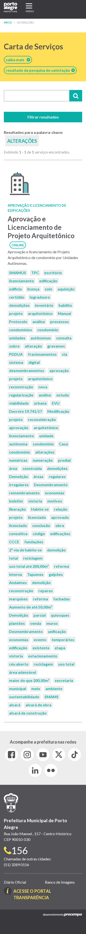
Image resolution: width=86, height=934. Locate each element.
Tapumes (35, 574)
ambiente (53, 688)
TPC (35, 272)
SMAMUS (17, 272)
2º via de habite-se (25, 550)
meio (35, 688)
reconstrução (21, 386)
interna (15, 574)
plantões (17, 623)
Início (8, 22)
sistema (16, 362)
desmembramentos (26, 370)
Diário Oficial (15, 882)
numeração (43, 460)
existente (40, 647)
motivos (54, 501)
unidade (46, 435)
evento (40, 639)
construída (32, 468)
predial (64, 460)
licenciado (37, 517)
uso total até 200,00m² (29, 566)
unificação (57, 631)
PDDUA (16, 354)
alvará (14, 705)
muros (52, 623)
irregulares (19, 484)
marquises (18, 599)
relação (60, 509)
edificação (48, 280)
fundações (33, 541)
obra (59, 525)
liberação (17, 509)
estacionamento (42, 656)
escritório (53, 272)
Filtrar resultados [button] (43, 117)
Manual (64, 313)
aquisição (66, 289)
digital (34, 362)
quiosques (60, 615)
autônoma (18, 444)
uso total (66, 664)
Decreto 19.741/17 (25, 411)
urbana (40, 403)
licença (33, 289)
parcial (39, 615)
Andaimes (18, 582)
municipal (17, 688)
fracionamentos (42, 354)
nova (42, 386)
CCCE (14, 541)
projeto (16, 313)
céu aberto (18, 664)
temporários (63, 639)
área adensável (22, 672)
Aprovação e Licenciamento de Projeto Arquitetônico (41, 227)
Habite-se (40, 509)
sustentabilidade (24, 696)
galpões (56, 574)
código (39, 533)
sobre (14, 346)
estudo (62, 395)
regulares (57, 476)
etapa (60, 647)
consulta (63, 338)
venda (35, 623)
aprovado (60, 517)
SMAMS (51, 696)
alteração (33, 346)
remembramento (24, 493)
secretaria (64, 680)
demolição (56, 550)
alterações (44, 452)
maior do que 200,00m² (29, 680)
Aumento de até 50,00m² (30, 607)
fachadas (61, 599)
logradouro (40, 297)
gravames (56, 346)
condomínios (20, 329)
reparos (45, 590)
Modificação (58, 411)
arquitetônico (40, 313)
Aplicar (75, 95)
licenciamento (21, 280)
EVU (55, 403)
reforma (61, 566)
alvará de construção (28, 713)
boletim (16, 501)
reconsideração (42, 419)
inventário (44, 305)
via (64, 354)
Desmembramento (51, 484)
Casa (63, 444)
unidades (17, 338)
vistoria (35, 501)
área (13, 468)
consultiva (18, 533)
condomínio (47, 329)
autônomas (41, 338)
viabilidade (19, 403)
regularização (21, 395)
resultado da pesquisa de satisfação (38, 70)
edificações (60, 533)
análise (38, 321)
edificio (15, 289)
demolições (19, 305)
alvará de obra (38, 705)
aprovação (59, 370)
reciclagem (33, 558)
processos (59, 321)
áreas (38, 476)
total (13, 558)
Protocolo (18, 321)
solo (48, 289)
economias (54, 493)
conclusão (41, 525)
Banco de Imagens (60, 882)
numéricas (18, 460)
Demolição (18, 476)
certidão (16, 297)
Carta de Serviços (33, 46)
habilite (65, 305)
